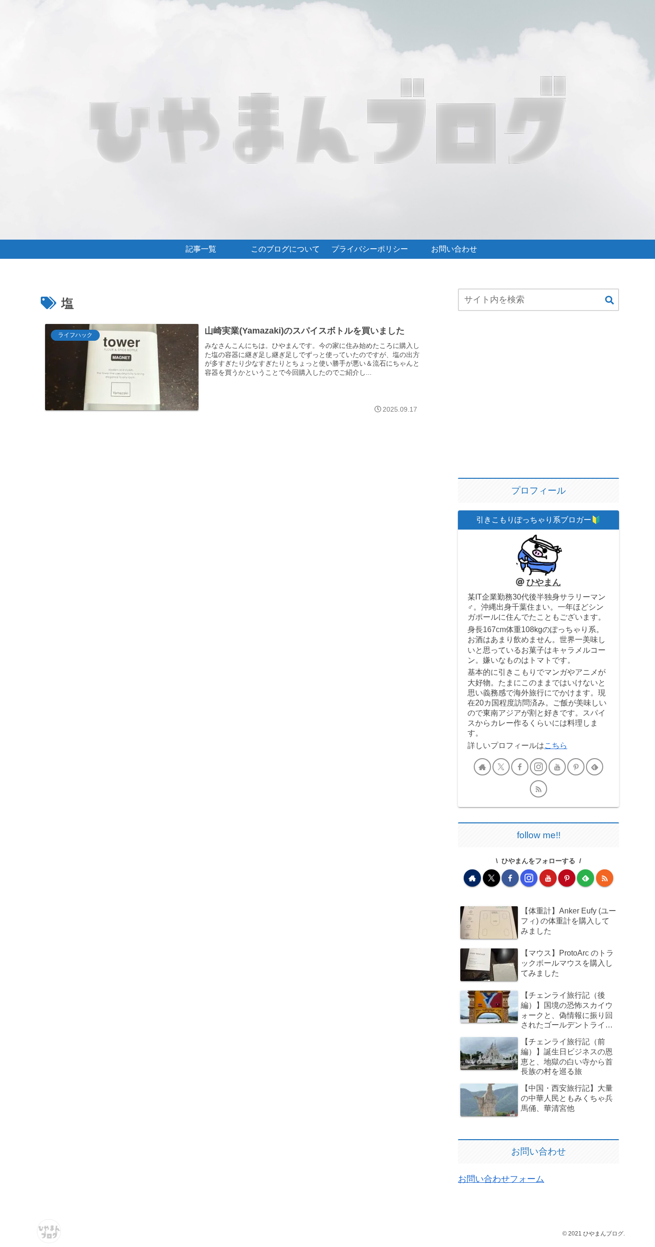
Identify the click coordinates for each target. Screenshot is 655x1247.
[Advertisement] (538, 395)
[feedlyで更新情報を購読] (594, 766)
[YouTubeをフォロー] (557, 766)
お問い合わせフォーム (501, 1179)
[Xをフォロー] (501, 766)
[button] (609, 301)
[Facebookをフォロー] (519, 766)
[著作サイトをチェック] (482, 766)
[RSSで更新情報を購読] (538, 788)
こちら (555, 745)
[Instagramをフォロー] (538, 766)
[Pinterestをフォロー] (576, 766)
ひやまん (543, 582)
